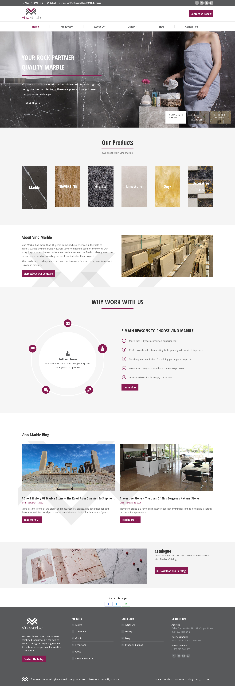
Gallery (128, 631)
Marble (34, 187)
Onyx (167, 186)
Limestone (134, 186)
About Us (130, 624)
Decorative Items (84, 658)
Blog (24, 502)
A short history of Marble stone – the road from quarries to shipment (68, 498)
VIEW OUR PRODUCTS (36, 105)
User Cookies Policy (90, 679)
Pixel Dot (115, 679)
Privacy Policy (74, 679)
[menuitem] (35, 26)
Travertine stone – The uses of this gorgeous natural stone (159, 498)
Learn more (28, 650)
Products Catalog (134, 644)
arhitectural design (74, 512)
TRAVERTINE (67, 186)
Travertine (80, 631)
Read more (30, 520)
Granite (100, 186)
